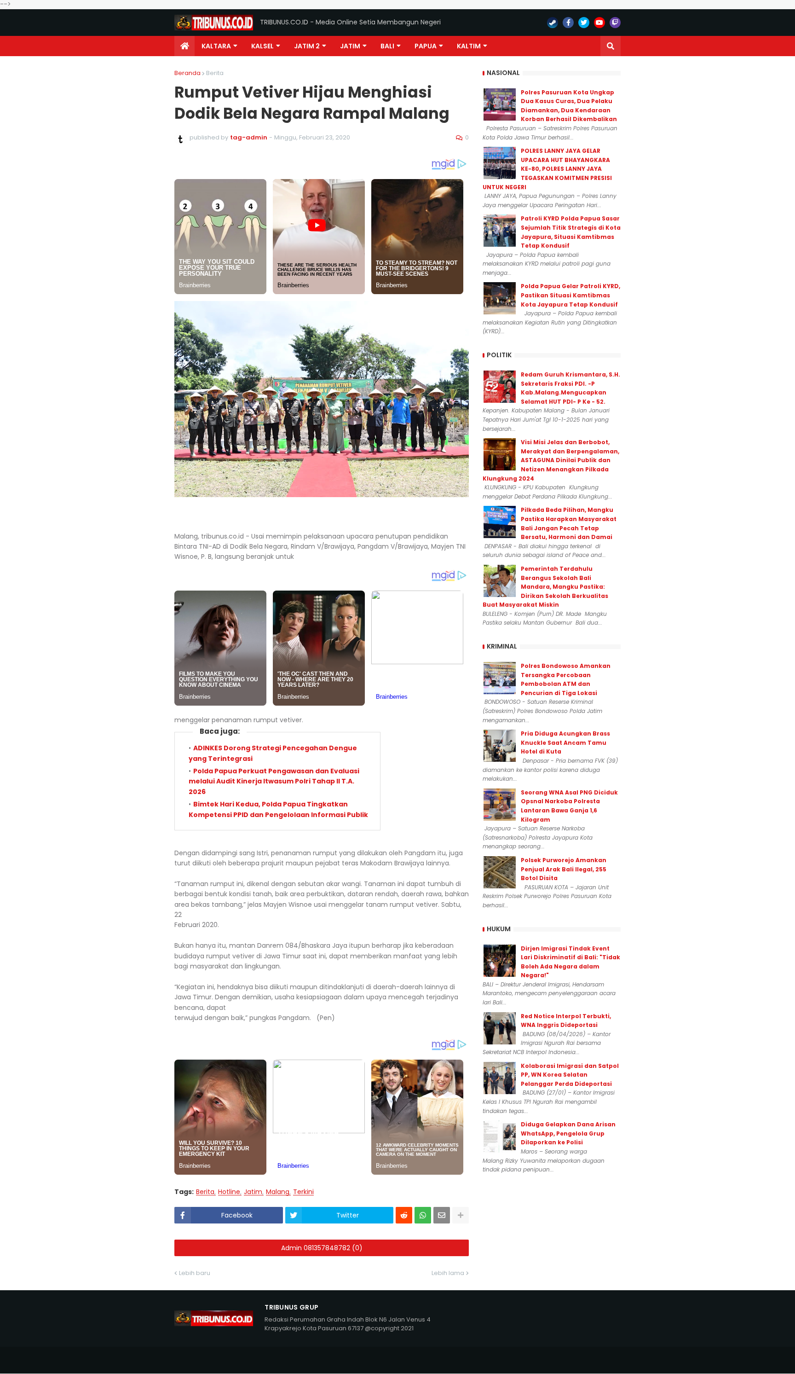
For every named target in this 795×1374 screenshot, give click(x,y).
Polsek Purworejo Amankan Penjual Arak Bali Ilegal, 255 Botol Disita (563, 869)
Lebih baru (194, 1273)
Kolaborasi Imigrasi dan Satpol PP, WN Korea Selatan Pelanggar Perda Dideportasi (570, 1075)
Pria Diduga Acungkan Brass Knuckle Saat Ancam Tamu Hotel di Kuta (565, 742)
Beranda (187, 73)
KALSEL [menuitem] (262, 46)
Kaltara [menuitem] (216, 46)
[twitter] (583, 22)
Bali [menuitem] (387, 46)
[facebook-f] (568, 22)
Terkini (303, 1191)
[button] (610, 46)
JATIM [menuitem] (350, 46)
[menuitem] (184, 46)
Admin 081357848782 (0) (322, 1247)
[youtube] (599, 22)
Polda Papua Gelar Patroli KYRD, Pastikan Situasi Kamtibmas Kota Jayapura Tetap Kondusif (570, 295)
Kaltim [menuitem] (469, 46)
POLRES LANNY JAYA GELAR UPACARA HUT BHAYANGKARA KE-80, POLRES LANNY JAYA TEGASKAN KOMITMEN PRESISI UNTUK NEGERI (547, 169)
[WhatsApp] (423, 1215)
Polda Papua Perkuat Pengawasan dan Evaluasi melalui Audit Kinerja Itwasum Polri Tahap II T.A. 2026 (274, 781)
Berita (215, 73)
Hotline (229, 1191)
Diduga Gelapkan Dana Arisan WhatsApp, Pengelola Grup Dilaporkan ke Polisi (568, 1133)
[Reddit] (404, 1215)
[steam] (552, 22)
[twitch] (615, 22)
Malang (277, 1191)
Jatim (253, 1191)
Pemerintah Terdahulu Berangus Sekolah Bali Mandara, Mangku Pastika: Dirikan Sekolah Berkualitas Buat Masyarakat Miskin (545, 587)
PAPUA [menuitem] (426, 46)
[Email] (441, 1215)
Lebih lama (448, 1273)
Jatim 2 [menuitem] (307, 46)
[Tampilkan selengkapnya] (460, 1215)
